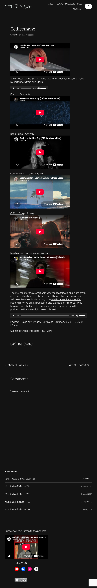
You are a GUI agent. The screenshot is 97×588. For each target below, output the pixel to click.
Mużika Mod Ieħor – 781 (17, 509)
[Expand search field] (88, 6)
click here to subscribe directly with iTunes (45, 296)
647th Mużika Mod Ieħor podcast (49, 78)
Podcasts (30, 35)
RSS (43, 330)
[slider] (82, 315)
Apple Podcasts (30, 330)
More (49, 330)
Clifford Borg (17, 213)
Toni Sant (21, 35)
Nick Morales (17, 253)
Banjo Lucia (16, 133)
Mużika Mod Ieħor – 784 (17, 486)
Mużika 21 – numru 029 (79, 365)
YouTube (28, 344)
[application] (48, 315)
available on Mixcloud (64, 302)
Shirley (14, 94)
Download (48, 321)
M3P (13, 344)
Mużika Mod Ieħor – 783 (17, 494)
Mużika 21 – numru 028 (18, 365)
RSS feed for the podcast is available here (47, 292)
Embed (15, 325)
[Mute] (77, 315)
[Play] (13, 315)
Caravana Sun (17, 173)
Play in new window (31, 321)
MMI (20, 344)
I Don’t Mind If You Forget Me (20, 478)
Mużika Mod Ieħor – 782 (17, 501)
